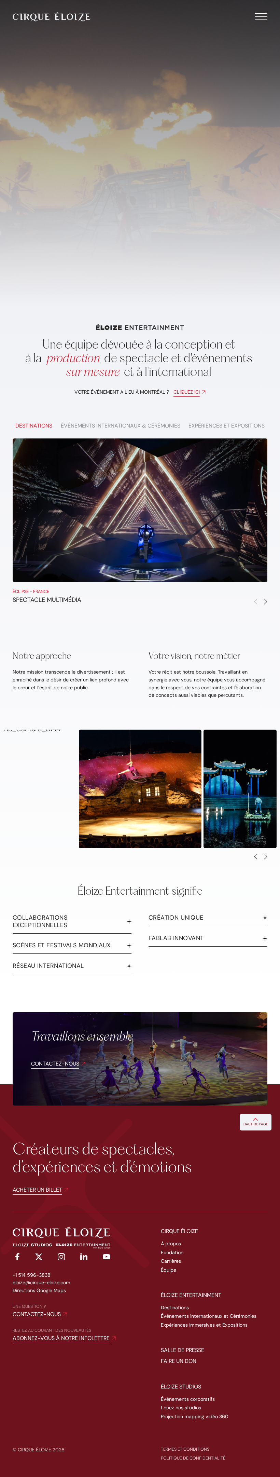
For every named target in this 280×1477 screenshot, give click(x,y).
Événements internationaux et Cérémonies (208, 1316)
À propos (171, 1244)
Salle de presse (182, 1350)
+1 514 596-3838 (32, 1275)
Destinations (175, 1307)
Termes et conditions (185, 1449)
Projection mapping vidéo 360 (194, 1416)
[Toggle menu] (261, 16)
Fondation (172, 1252)
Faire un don (178, 1361)
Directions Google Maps (39, 1290)
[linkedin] (83, 1257)
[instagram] (61, 1258)
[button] (265, 602)
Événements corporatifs (188, 1399)
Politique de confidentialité (193, 1458)
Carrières (171, 1261)
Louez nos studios (181, 1408)
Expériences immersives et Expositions (204, 1325)
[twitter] (38, 1258)
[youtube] (106, 1258)
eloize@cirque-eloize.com (41, 1282)
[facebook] (16, 1258)
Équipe (168, 1270)
